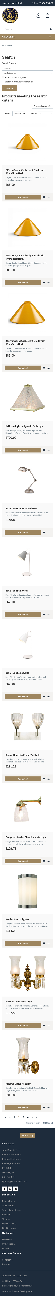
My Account (7, 1239)
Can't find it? (8, 1205)
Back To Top (27, 1135)
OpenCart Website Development (17, 1291)
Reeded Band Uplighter (17, 919)
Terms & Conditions (11, 1210)
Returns (6, 1264)
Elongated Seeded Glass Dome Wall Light (26, 837)
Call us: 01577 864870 (42, 3)
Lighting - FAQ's (9, 1223)
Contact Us (7, 1259)
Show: (34, 113)
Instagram (10, 1189)
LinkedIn (15, 1189)
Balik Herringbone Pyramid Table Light (25, 426)
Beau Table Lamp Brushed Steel (21, 508)
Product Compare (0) (42, 106)
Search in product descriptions (19, 81)
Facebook (4, 1189)
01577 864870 (8, 1176)
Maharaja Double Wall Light (19, 1001)
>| (37, 1117)
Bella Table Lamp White (17, 672)
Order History (8, 1243)
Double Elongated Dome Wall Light (23, 755)
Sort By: (7, 113)
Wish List (6, 1248)
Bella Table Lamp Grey (17, 590)
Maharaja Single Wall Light (18, 1083)
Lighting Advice (9, 1228)
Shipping (6, 1219)
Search (9, 46)
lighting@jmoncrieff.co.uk (14, 1181)
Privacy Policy (8, 1201)
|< (5, 1117)
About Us (6, 1214)
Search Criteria (9, 63)
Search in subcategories (16, 77)
